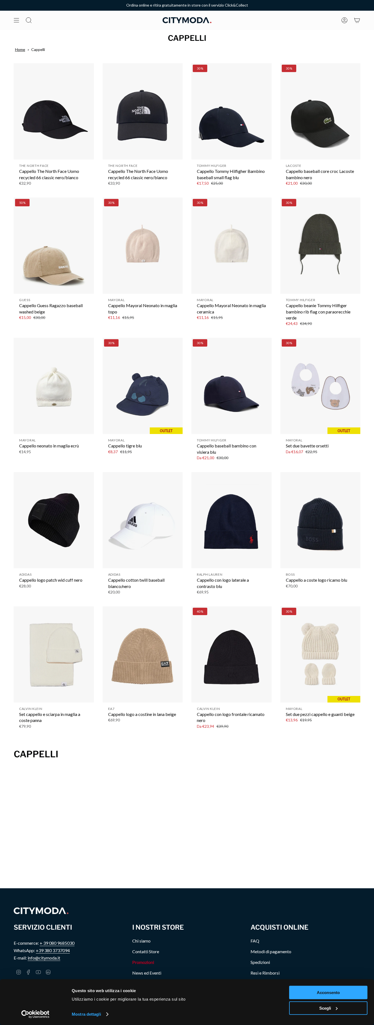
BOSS (290, 574)
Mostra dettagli (86, 1014)
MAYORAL (116, 300)
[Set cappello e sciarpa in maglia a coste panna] (54, 654)
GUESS (24, 300)
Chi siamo (141, 940)
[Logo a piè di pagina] (41, 910)
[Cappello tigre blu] (143, 386)
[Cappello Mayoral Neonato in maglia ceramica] (231, 246)
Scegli (325, 1008)
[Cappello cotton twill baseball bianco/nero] (143, 520)
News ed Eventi (146, 972)
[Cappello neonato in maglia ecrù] (54, 386)
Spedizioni (260, 962)
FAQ (255, 940)
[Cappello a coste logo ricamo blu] (320, 520)
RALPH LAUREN (210, 574)
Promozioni (143, 962)
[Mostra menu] (16, 20)
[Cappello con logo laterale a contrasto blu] (231, 520)
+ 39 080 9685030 (57, 943)
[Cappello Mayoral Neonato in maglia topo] (143, 246)
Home (20, 49)
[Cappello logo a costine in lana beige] (143, 654)
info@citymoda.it (44, 957)
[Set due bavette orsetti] (320, 386)
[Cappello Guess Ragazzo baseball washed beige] (54, 246)
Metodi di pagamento (271, 951)
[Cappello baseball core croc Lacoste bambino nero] (320, 111)
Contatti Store (145, 951)
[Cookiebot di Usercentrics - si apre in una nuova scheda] (35, 1014)
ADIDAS (25, 574)
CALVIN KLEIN (30, 709)
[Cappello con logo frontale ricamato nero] (231, 654)
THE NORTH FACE (34, 166)
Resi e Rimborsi (265, 972)
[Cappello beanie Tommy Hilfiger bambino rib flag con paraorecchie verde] (320, 246)
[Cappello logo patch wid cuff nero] (54, 520)
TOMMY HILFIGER (211, 166)
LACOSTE (293, 166)
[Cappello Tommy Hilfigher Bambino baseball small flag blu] (231, 111)
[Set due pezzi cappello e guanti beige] (320, 654)
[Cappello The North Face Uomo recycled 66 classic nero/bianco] (54, 111)
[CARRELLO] (357, 20)
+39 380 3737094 (53, 950)
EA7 (111, 709)
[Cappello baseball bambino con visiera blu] (231, 386)
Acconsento (328, 992)
